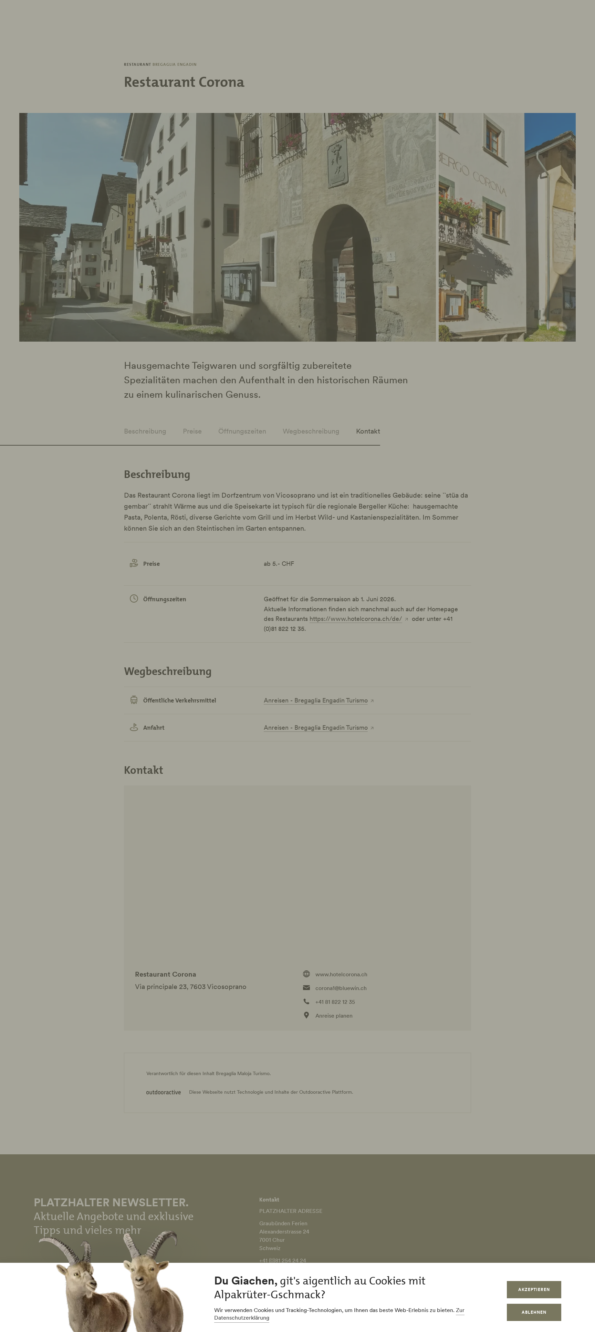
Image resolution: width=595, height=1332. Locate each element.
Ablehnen (534, 1312)
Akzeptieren (534, 1289)
